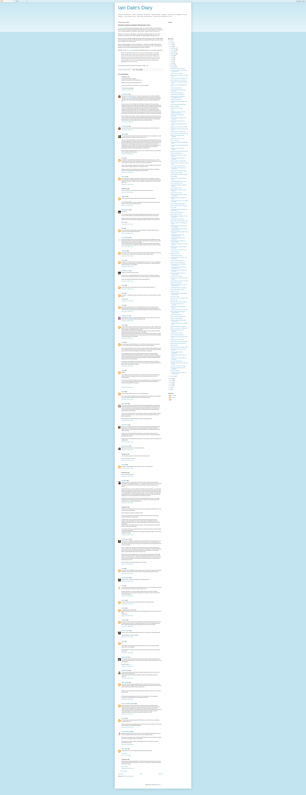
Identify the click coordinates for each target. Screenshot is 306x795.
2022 (171, 41)
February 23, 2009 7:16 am (127, 678)
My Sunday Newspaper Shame (177, 289)
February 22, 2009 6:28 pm (127, 338)
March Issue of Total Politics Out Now (178, 170)
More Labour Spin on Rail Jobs (177, 339)
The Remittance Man (126, 731)
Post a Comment (123, 771)
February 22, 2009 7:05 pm (127, 420)
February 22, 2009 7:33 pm (127, 468)
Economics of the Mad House (177, 212)
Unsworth (124, 620)
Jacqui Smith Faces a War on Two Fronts (179, 281)
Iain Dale (123, 464)
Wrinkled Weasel (125, 209)
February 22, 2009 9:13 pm (127, 636)
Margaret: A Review (175, 106)
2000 (171, 389)
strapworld (124, 250)
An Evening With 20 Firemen (177, 183)
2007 (171, 380)
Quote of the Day (174, 300)
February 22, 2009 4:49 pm (127, 153)
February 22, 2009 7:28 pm (127, 460)
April (172, 63)
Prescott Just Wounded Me (176, 361)
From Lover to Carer (175, 251)
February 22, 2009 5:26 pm (127, 256)
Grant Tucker (174, 395)
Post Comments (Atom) (129, 776)
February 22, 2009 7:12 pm (127, 441)
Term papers (124, 753)
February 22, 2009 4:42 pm (127, 121)
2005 (171, 384)
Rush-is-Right (125, 657)
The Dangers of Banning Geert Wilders (179, 341)
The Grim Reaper (125, 539)
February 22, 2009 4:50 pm (127, 172)
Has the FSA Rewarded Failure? (177, 334)
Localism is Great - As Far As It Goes (178, 249)
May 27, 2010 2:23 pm (126, 755)
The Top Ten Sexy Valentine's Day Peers (179, 309)
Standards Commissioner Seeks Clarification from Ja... (177, 235)
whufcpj (123, 325)
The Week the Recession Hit (177, 92)
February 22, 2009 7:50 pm (127, 573)
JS (171, 399)
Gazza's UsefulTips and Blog (128, 703)
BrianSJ (123, 600)
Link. (130, 664)
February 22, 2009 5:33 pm (127, 266)
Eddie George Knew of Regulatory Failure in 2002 (178, 241)
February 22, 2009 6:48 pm (127, 387)
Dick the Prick (125, 424)
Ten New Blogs (174, 176)
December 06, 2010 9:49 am (128, 768)
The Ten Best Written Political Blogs (178, 104)
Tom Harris (129, 50)
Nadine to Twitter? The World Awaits (178, 161)
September (173, 53)
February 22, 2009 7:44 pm (127, 564)
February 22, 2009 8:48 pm (127, 626)
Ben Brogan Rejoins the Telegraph (178, 326)
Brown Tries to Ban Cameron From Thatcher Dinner (178, 274)
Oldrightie (124, 196)
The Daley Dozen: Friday (176, 88)
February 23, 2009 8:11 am (127, 714)
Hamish (123, 608)
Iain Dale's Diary (135, 7)
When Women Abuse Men (176, 282)
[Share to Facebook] (140, 69)
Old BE (123, 285)
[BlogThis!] (137, 69)
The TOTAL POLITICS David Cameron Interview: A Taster (179, 229)
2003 (171, 387)
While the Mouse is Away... (176, 214)
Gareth (123, 391)
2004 (171, 385)
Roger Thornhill (125, 682)
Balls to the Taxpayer (175, 370)
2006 (171, 382)
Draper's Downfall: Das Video (177, 260)
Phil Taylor (124, 480)
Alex (123, 585)
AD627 (123, 260)
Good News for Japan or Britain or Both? (179, 347)
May (172, 61)
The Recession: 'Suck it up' (176, 192)
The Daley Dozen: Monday (176, 153)
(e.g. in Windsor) (128, 97)
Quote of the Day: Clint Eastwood (178, 262)
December (173, 48)
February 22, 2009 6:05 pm (127, 300)
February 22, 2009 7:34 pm (127, 476)
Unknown (124, 176)
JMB (123, 228)
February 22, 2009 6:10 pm (127, 311)
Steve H (123, 718)
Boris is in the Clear (175, 140)
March (172, 65)
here (140, 483)
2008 (171, 378)
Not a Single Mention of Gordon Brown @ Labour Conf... (179, 71)
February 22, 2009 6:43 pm (127, 366)
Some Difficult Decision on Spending (178, 287)
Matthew (123, 134)
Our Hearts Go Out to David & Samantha (179, 133)
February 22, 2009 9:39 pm (127, 652)
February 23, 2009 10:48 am (128, 727)
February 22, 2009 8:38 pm (127, 615)
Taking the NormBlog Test (176, 99)
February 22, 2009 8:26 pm (127, 595)
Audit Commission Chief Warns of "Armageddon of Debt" (178, 97)
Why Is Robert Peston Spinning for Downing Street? (178, 312)
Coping (172, 110)
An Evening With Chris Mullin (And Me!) (179, 174)
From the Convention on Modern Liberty (179, 78)
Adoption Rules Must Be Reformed (178, 343)
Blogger (158, 784)
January (172, 376)
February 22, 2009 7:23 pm (127, 449)
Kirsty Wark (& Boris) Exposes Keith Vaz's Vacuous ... (178, 321)
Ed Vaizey (120, 28)
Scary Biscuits (125, 94)
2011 (171, 42)
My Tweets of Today (175, 253)
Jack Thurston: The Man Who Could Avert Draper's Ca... (178, 268)
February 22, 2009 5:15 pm (127, 233)
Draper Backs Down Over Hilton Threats (179, 220)
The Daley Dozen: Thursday (177, 108)
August (172, 55)
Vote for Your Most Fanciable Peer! (178, 316)
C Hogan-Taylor (125, 315)
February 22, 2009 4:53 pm (127, 192)
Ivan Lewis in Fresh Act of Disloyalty (178, 365)
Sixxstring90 (124, 403)
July (172, 57)
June (172, 59)
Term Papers (124, 748)
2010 (171, 44)
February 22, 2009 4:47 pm (127, 129)
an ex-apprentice (125, 237)
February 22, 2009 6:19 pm (127, 320)
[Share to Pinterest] (142, 69)
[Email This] (136, 69)
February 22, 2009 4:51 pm (127, 184)
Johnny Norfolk (125, 670)
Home (141, 773)
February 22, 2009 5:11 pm (127, 224)
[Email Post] (133, 69)
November (173, 50)
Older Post (160, 773)
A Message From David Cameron (178, 68)
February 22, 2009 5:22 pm (127, 246)
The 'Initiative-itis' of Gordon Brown (178, 166)
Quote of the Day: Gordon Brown (178, 94)
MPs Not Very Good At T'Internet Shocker (179, 151)
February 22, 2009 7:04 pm (127, 399)
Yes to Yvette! (173, 207)
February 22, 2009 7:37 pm (127, 534)
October (172, 52)
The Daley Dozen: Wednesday (177, 219)
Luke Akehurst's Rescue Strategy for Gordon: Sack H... (178, 373)
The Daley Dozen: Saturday (176, 73)
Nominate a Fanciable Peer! (177, 318)
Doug (123, 293)
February (173, 66)
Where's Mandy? (174, 345)
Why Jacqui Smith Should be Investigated (177, 353)
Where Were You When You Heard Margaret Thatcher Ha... (178, 112)
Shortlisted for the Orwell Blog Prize (178, 131)
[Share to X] (139, 69)
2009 (171, 46)
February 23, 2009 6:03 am (127, 666)
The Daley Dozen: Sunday (176, 172)
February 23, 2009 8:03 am (127, 699)
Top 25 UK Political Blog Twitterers (178, 203)
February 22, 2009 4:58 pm (127, 205)
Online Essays (125, 766)
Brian (123, 158)
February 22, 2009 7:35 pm (127, 502)
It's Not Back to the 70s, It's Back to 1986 (179, 298)
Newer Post (120, 773)
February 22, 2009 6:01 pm (127, 289)
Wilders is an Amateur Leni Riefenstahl (179, 328)
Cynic (123, 342)
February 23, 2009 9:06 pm (127, 744)
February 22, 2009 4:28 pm (127, 89)
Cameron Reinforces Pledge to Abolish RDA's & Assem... (179, 294)
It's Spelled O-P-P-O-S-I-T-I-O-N (177, 138)
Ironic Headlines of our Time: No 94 (178, 80)
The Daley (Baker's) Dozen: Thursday (179, 205)
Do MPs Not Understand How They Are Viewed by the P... (179, 285)
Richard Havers (125, 446)
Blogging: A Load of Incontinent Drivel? (179, 126)
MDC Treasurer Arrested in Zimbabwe (179, 301)
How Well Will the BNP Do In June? (178, 181)
